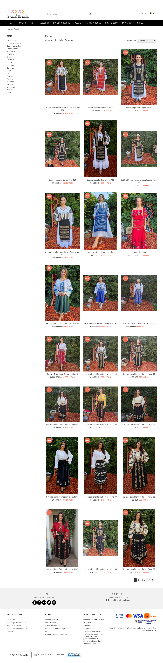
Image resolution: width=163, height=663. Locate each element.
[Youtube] (44, 602)
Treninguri (11, 87)
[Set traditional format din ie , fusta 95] (100, 353)
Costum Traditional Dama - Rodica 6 (138, 323)
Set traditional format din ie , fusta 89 (101, 497)
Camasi (9, 62)
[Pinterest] (39, 602)
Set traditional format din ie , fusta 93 (62, 424)
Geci (8, 73)
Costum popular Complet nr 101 (62, 180)
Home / (10, 29)
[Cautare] (90, 14)
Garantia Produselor (52, 625)
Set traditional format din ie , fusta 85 (139, 569)
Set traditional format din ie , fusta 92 (101, 424)
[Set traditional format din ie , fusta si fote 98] (62, 221)
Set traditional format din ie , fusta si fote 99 (138, 181)
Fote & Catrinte (12, 51)
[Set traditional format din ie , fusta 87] (62, 538)
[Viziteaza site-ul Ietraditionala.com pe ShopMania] (74, 655)
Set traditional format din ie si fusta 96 (100, 323)
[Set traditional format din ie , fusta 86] (100, 538)
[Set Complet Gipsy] (139, 221)
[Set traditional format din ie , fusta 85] (139, 538)
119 (148, 580)
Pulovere (10, 81)
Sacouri (10, 84)
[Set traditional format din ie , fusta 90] (62, 465)
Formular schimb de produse (56, 634)
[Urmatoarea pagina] (152, 580)
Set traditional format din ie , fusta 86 (101, 569)
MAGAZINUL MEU (15, 614)
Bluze (9, 57)
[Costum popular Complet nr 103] (100, 77)
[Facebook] (34, 602)
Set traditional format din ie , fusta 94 (139, 374)
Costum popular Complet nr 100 (100, 180)
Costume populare (14, 46)
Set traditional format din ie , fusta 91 (139, 424)
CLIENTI (48, 614)
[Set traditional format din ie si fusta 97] (62, 293)
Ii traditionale (12, 40)
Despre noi (11, 619)
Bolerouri (10, 60)
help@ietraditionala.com (120, 600)
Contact (10, 631)
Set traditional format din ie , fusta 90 (62, 497)
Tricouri (10, 90)
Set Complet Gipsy (139, 252)
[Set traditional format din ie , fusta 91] (139, 404)
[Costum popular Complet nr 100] (100, 148)
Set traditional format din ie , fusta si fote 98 (62, 253)
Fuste (9, 70)
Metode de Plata (51, 619)
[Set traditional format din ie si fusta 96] (100, 293)
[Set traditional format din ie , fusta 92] (100, 404)
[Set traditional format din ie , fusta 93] (62, 404)
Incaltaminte (12, 54)
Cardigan (10, 65)
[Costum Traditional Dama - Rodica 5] (62, 353)
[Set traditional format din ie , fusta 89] (100, 465)
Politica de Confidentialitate (17, 628)
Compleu (10, 68)
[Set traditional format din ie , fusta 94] (139, 353)
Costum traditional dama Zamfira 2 (101, 252)
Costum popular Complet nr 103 (100, 107)
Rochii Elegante (12, 49)
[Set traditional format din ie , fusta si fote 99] (139, 149)
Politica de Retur (51, 622)
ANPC (47, 631)
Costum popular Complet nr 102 (138, 107)
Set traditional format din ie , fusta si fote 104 (62, 108)
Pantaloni (10, 79)
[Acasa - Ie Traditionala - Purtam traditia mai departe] (19, 14)
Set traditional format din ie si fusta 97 (62, 323)
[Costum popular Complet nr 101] (62, 149)
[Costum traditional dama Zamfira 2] (100, 221)
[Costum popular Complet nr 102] (139, 77)
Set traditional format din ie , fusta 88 (139, 497)
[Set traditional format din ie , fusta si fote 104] (62, 77)
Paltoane (10, 76)
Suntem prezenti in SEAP (16, 622)
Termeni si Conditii (14, 625)
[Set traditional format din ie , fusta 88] (139, 465)
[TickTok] (49, 602)
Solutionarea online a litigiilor (56, 628)
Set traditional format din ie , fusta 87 (62, 569)
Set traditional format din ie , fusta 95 (101, 374)
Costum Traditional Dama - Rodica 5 (62, 374)
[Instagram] (54, 602)
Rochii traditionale (14, 43)
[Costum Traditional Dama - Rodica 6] (139, 293)
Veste (9, 92)
